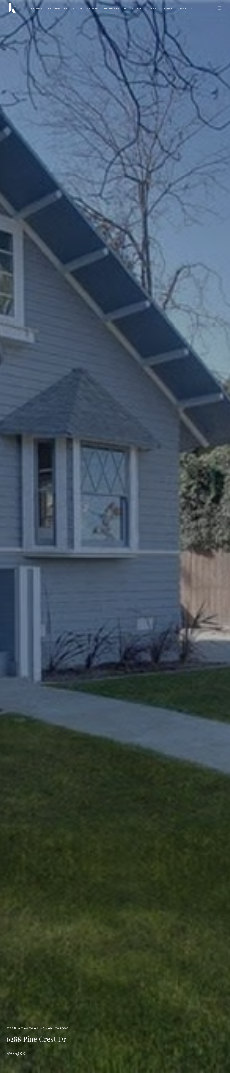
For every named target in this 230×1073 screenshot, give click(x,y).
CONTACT (185, 8)
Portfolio (89, 8)
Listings (35, 8)
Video (136, 8)
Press (151, 8)
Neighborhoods (61, 8)
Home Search (115, 8)
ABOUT (167, 8)
